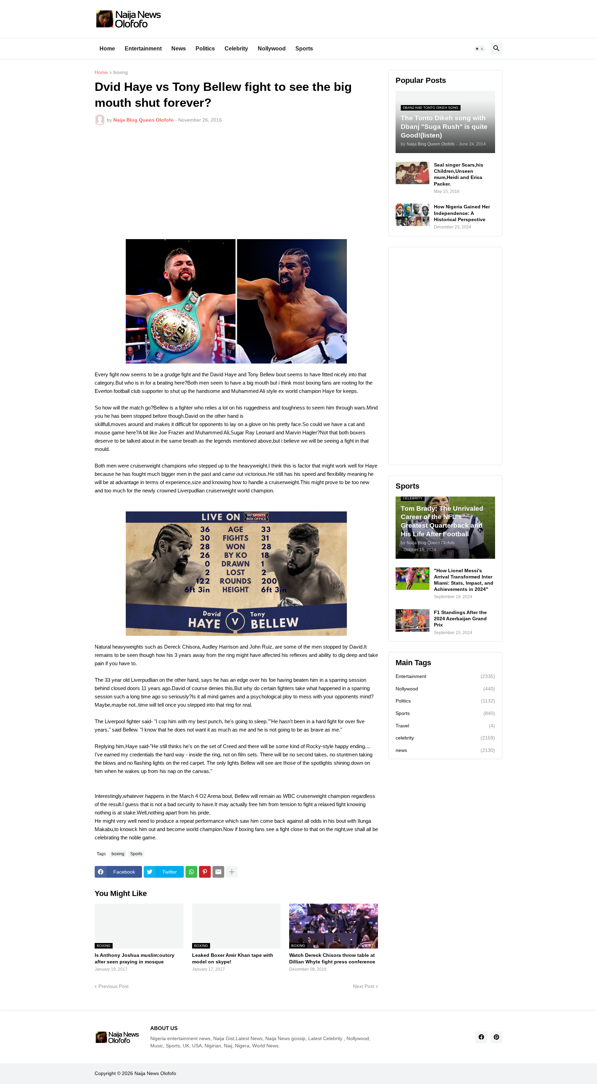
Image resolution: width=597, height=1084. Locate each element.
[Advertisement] (236, 182)
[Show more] (232, 872)
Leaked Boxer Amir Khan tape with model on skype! (232, 958)
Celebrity (236, 48)
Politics (205, 48)
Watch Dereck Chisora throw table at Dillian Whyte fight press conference (332, 958)
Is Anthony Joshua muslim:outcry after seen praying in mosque (134, 958)
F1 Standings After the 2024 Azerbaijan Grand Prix (460, 619)
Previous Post (113, 986)
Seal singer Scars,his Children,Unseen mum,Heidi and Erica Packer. (458, 174)
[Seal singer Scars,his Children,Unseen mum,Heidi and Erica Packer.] (412, 173)
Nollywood (272, 48)
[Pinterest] (205, 872)
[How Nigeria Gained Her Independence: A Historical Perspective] (412, 215)
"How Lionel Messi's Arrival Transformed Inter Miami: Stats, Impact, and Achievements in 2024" (463, 580)
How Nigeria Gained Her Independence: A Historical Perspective (462, 213)
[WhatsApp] (191, 872)
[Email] (218, 872)
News (178, 48)
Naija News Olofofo (155, 1073)
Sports (304, 48)
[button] (479, 48)
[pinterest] (496, 1037)
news (445, 750)
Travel (445, 725)
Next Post (363, 986)
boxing (120, 72)
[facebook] (481, 1037)
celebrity (445, 738)
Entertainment (143, 48)
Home (107, 48)
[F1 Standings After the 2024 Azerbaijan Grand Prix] (412, 620)
